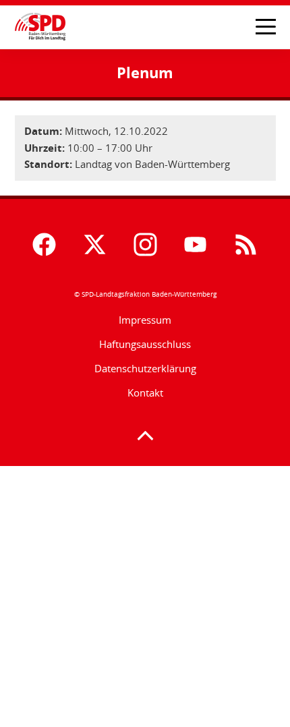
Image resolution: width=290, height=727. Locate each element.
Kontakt (145, 392)
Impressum (145, 319)
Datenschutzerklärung (145, 368)
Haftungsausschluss (145, 344)
